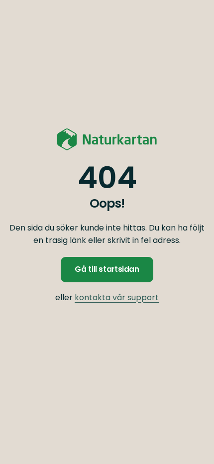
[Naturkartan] (107, 139)
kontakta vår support (117, 297)
